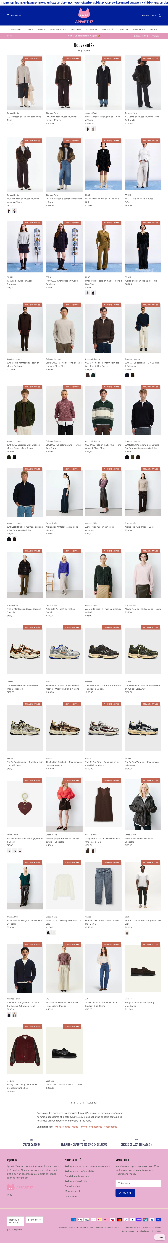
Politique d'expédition (76, 1181)
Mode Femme (62, 1126)
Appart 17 (18, 1230)
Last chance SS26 (58, 29)
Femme (30, 29)
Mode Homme (79, 1126)
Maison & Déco (108, 29)
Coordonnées (72, 1186)
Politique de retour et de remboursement (87, 1166)
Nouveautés (16, 29)
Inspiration (71, 1196)
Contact (153, 29)
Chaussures (76, 29)
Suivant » (92, 1102)
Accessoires (91, 29)
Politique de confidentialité (79, 1171)
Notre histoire (139, 29)
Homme (41, 29)
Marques (124, 29)
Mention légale (73, 1191)
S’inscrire (125, 1193)
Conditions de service (77, 1176)
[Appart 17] (84, 15)
